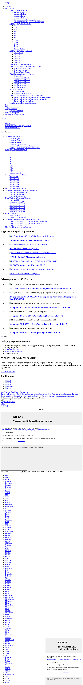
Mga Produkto (10, 8)
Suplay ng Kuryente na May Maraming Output (26, 66)
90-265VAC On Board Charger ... (25, 273)
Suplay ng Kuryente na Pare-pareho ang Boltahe (30, 99)
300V (16, 47)
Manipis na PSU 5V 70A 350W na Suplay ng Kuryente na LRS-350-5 (41, 307)
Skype (3, 404)
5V (15, 26)
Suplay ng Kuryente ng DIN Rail (21, 51)
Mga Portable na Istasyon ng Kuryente (23, 103)
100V (16, 39)
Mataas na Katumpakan (22, 18)
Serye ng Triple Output (22, 72)
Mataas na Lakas (19, 16)
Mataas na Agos (19, 12)
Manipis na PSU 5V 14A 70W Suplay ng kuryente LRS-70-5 (36, 316)
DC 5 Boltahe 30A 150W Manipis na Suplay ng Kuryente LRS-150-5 (40, 288)
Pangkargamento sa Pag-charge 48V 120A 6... (30, 240)
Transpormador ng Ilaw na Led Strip (13, 396)
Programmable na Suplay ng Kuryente (27, 20)
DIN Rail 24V (19, 58)
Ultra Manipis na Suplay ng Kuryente (22, 74)
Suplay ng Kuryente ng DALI (24, 101)
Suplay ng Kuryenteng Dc (10, 394)
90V (15, 37)
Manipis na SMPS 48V (22, 87)
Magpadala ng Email (8, 402)
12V (15, 27)
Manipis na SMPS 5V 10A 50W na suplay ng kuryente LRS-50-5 (38, 324)
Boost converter (19, 91)
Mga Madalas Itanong (12, 107)
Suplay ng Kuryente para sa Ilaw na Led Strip (35, 394)
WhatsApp (4, 406)
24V (15, 29)
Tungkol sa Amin (11, 109)
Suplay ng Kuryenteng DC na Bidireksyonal (29, 22)
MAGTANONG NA (8, 372)
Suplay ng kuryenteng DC (18, 10)
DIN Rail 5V (18, 53)
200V (16, 45)
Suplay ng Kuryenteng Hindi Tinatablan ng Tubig (26, 95)
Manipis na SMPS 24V (22, 84)
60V (15, 35)
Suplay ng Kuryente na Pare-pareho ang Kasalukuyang (32, 97)
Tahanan (8, 6)
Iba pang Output (19, 49)
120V (16, 41)
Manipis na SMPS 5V (21, 78)
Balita (7, 105)
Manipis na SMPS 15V (22, 82)
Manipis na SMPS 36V (22, 85)
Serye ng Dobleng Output (22, 68)
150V (16, 43)
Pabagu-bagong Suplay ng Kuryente (61, 396)
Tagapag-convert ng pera (22, 93)
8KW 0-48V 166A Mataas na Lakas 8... (27, 257)
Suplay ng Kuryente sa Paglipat (20, 24)
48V (15, 33)
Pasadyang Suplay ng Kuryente (37, 396)
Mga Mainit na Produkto (9, 392)
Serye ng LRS (19, 76)
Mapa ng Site (23, 392)
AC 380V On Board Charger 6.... (24, 249)
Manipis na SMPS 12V (22, 80)
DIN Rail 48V (19, 62)
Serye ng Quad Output (21, 70)
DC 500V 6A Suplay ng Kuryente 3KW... (28, 265)
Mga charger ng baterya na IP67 (20, 64)
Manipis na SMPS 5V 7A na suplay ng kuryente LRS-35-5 (35, 332)
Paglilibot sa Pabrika (16, 111)
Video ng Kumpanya (12, 113)
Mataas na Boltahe (20, 14)
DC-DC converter (16, 89)
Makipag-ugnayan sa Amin (14, 114)
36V (15, 31)
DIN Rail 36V (19, 60)
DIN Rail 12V (19, 55)
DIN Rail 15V (19, 56)
